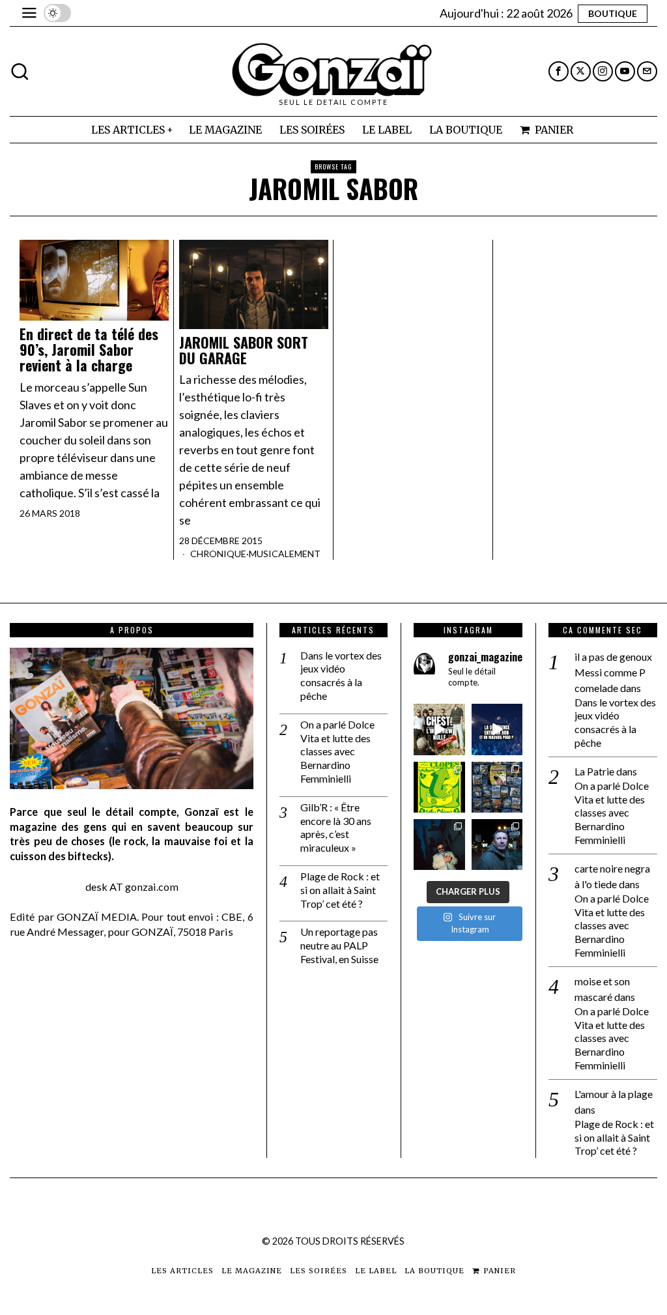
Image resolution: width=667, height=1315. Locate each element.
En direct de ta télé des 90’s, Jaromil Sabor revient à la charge (89, 349)
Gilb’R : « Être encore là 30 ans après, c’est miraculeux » (335, 827)
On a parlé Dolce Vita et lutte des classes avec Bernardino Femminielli (337, 751)
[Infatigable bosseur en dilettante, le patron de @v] (497, 844)
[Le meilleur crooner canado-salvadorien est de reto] (439, 844)
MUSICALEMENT (284, 553)
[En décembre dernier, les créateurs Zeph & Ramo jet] (497, 787)
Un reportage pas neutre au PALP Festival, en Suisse (339, 945)
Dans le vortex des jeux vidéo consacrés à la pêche (341, 675)
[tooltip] (558, 71)
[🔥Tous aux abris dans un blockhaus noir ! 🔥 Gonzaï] (439, 787)
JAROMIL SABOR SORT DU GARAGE (243, 350)
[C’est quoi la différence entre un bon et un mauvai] (497, 729)
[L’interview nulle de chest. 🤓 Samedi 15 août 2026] (439, 729)
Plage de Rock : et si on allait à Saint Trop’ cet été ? (340, 890)
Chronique (218, 553)
